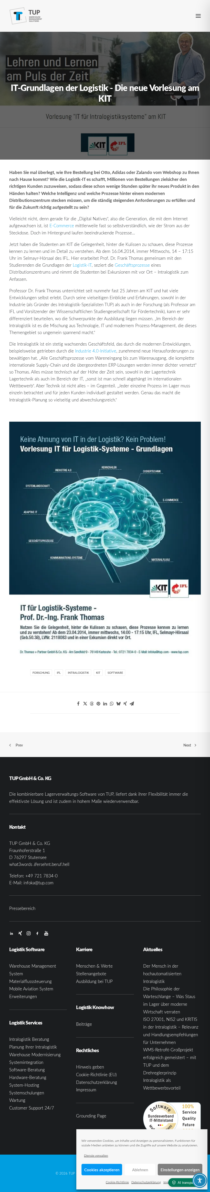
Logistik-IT (82, 265)
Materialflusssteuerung (30, 981)
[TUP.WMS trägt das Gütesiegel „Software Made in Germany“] (172, 1118)
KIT (98, 673)
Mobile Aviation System (31, 989)
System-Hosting (24, 1085)
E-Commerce (61, 226)
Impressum (86, 1090)
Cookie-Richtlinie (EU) (96, 1074)
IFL (59, 673)
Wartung (17, 1100)
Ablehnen (140, 1169)
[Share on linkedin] (105, 704)
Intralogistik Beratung (29, 1039)
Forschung (41, 673)
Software (115, 673)
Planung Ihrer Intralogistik (33, 1047)
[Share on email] (132, 704)
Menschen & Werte (94, 966)
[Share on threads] (92, 704)
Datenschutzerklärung (146, 1182)
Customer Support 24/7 (31, 1108)
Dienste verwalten (96, 1155)
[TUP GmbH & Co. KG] (26, 16)
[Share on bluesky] (118, 704)
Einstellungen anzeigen (180, 1169)
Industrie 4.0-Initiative (95, 351)
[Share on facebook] (78, 704)
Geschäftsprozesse (132, 265)
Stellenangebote (91, 974)
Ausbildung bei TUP (94, 981)
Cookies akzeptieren (101, 1169)
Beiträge (84, 1024)
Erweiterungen (23, 996)
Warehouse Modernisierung (35, 1055)
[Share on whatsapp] (112, 704)
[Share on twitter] (85, 704)
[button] (198, 16)
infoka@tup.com (39, 883)
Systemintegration (26, 1062)
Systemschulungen (26, 1093)
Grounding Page (91, 1116)
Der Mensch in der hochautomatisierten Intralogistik (162, 973)
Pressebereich (22, 908)
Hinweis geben (90, 1067)
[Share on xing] (125, 704)
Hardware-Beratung (27, 1077)
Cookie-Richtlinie (117, 1182)
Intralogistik (78, 673)
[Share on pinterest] (98, 704)
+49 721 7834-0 (41, 876)
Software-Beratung (27, 1070)
